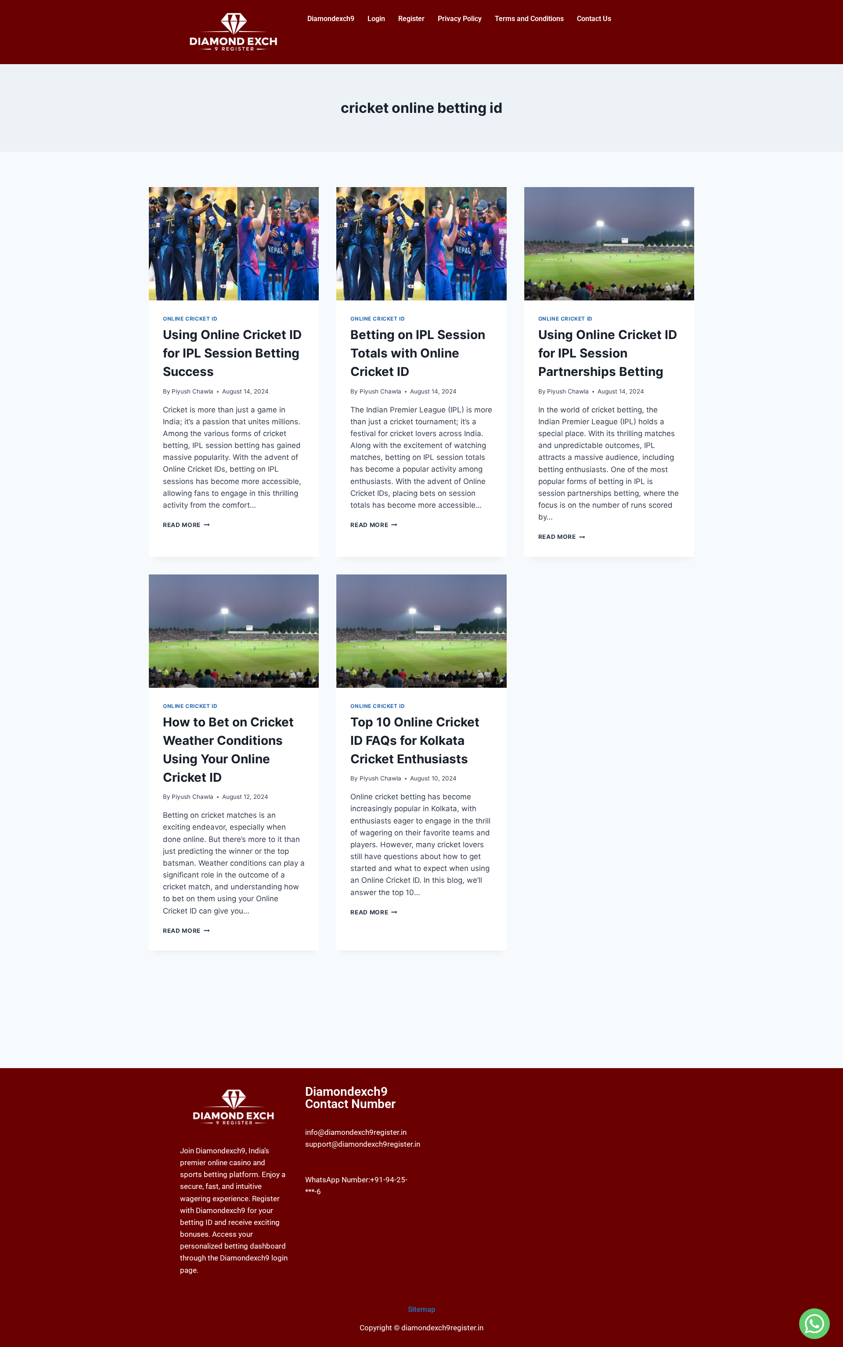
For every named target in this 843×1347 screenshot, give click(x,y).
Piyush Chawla (192, 391)
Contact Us (594, 18)
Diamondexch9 (330, 18)
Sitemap (422, 1309)
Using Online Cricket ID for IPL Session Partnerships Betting (607, 353)
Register (411, 18)
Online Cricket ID (190, 318)
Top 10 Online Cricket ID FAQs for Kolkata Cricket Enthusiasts (414, 740)
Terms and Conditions (529, 18)
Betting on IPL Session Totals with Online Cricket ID (417, 353)
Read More (186, 524)
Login (376, 18)
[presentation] (234, 243)
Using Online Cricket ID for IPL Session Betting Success (232, 353)
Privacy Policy (460, 18)
